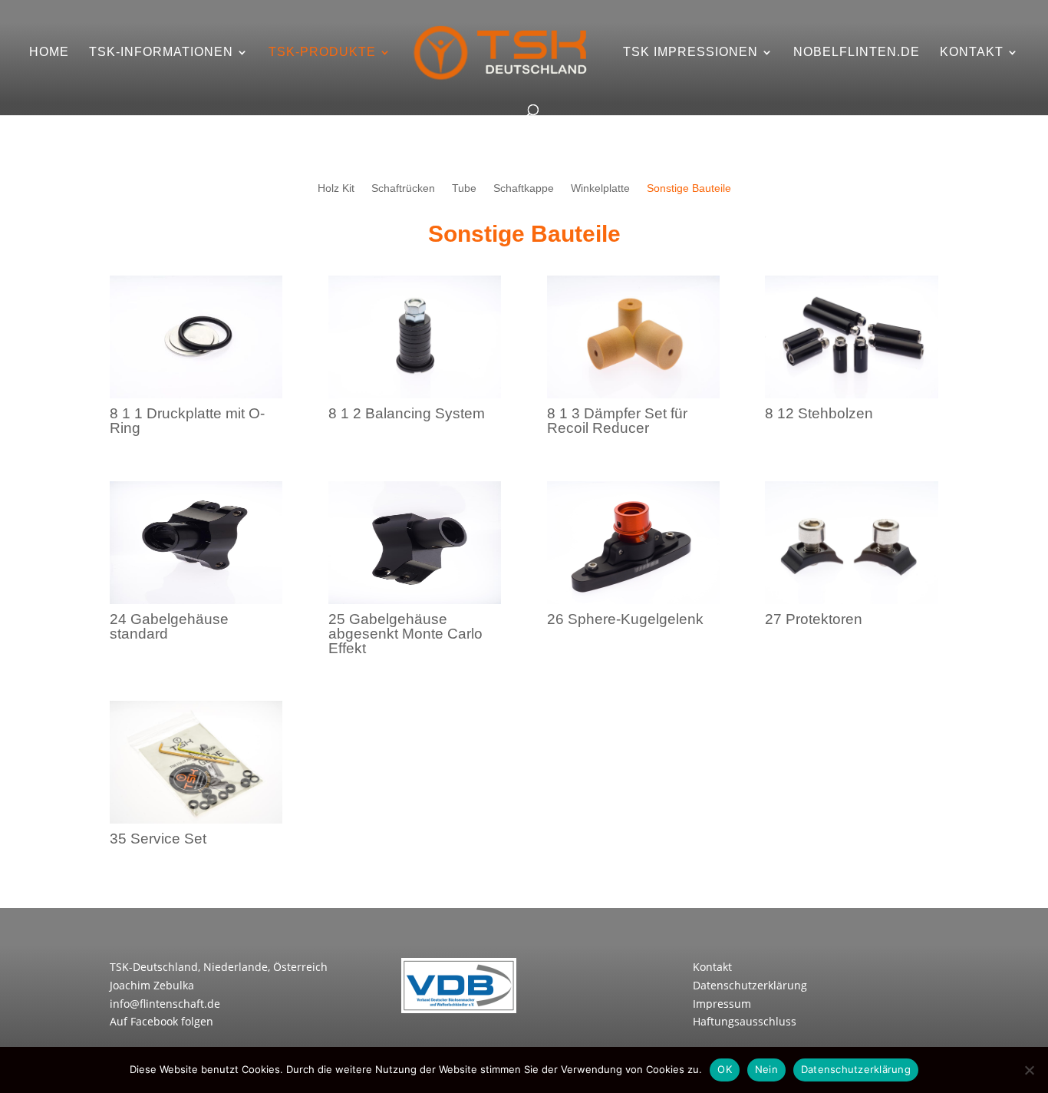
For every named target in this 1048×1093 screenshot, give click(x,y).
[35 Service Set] (196, 819)
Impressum (722, 1003)
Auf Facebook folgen (161, 1021)
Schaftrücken (403, 188)
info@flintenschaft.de (165, 1003)
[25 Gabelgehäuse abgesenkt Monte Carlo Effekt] (414, 600)
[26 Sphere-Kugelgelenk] (633, 600)
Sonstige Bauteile (689, 188)
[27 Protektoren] (851, 600)
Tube (464, 188)
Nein (766, 1069)
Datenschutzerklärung (750, 985)
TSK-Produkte (322, 52)
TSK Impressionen (690, 52)
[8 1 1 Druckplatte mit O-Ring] (196, 394)
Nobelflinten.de (856, 52)
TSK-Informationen (161, 52)
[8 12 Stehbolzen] (851, 394)
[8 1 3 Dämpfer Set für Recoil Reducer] (633, 394)
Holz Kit (336, 188)
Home (49, 52)
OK (724, 1069)
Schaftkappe (523, 188)
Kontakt (972, 52)
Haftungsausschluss (744, 1021)
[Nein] (1028, 1070)
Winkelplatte (600, 188)
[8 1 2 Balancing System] (414, 394)
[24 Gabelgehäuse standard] (196, 600)
